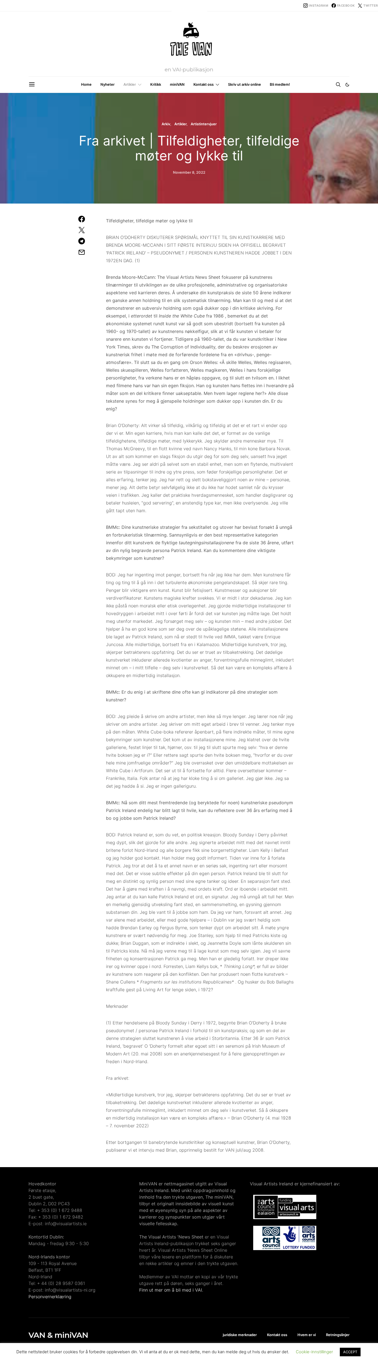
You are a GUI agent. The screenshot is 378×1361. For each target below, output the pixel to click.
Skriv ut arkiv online (244, 84)
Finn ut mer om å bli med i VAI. (171, 1290)
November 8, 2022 (189, 172)
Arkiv (166, 124)
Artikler (129, 84)
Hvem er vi (306, 1335)
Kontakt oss (203, 84)
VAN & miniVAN (58, 1335)
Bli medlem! (280, 84)
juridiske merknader (240, 1335)
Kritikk (155, 84)
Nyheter (107, 84)
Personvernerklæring (50, 1296)
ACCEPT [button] (350, 1352)
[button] (347, 84)
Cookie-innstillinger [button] (314, 1351)
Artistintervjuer (204, 124)
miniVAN (177, 84)
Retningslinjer (337, 1335)
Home (86, 84)
